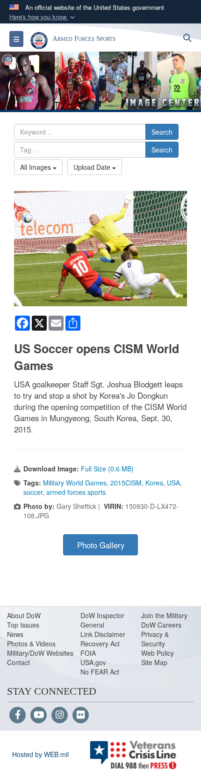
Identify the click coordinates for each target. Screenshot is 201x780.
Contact (18, 662)
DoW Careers (161, 624)
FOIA (88, 653)
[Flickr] (80, 715)
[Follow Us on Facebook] (17, 715)
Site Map (154, 662)
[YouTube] (38, 715)
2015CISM (126, 482)
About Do (21, 615)
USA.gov (93, 662)
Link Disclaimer (102, 634)
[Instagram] (59, 715)
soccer (33, 492)
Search (161, 131)
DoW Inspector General (102, 620)
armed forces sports (76, 492)
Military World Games (75, 482)
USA (173, 482)
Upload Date (92, 167)
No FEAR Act (99, 671)
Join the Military (164, 615)
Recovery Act (100, 643)
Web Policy (157, 653)
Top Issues (23, 624)
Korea (154, 482)
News (15, 634)
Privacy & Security (155, 638)
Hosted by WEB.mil (40, 754)
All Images (36, 167)
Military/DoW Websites (40, 653)
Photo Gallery (100, 545)
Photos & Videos (31, 643)
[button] (43, 17)
